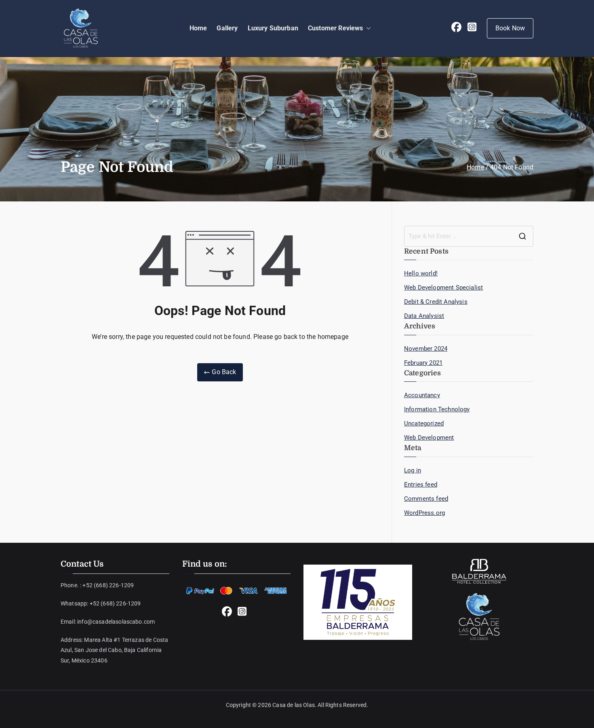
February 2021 (423, 362)
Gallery (227, 28)
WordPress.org (424, 512)
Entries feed (420, 484)
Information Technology (437, 409)
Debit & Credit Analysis (436, 301)
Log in (412, 470)
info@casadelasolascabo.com (116, 621)
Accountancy (422, 395)
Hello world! (421, 273)
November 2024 (425, 348)
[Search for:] (468, 236)
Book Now (510, 28)
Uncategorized (424, 423)
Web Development (429, 437)
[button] (367, 28)
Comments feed (426, 498)
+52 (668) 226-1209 (108, 585)
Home (198, 28)
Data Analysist (424, 316)
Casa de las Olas (293, 705)
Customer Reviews (335, 28)
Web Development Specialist (443, 287)
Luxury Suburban (273, 28)
